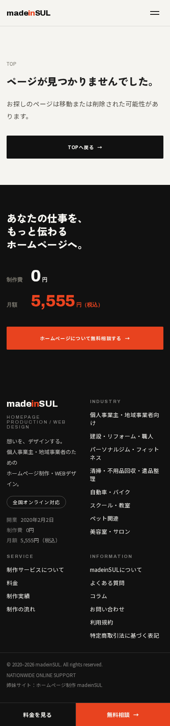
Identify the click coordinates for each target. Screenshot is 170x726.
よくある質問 (107, 582)
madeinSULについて (116, 569)
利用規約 (101, 622)
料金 (12, 582)
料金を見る (37, 714)
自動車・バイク (110, 492)
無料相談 (123, 714)
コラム (98, 596)
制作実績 (18, 596)
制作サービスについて (35, 569)
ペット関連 (104, 518)
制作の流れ (21, 609)
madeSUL (29, 13)
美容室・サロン (110, 531)
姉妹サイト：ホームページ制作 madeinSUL (54, 685)
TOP (12, 63)
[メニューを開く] (154, 13)
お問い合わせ (107, 609)
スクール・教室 (110, 505)
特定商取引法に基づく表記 (124, 635)
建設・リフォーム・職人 (121, 436)
